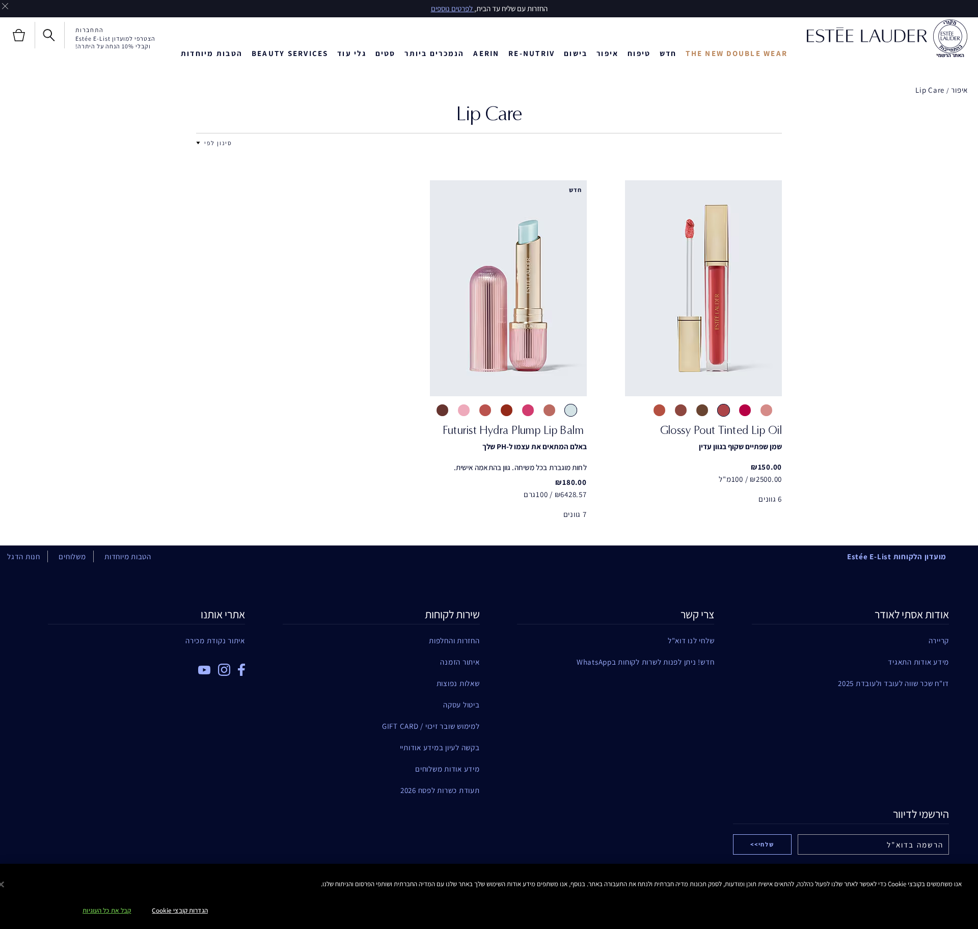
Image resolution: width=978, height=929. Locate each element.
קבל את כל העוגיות (107, 910)
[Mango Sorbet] (723, 410)
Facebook (241, 670)
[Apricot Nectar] (659, 410)
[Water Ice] (745, 410)
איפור (959, 90)
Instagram (224, 670)
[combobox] (218, 143)
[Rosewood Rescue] (549, 410)
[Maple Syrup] (681, 410)
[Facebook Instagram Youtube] (146, 666)
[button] (198, 143)
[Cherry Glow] (506, 410)
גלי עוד (351, 53)
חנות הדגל (23, 556)
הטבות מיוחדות (211, 53)
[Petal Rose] (464, 410)
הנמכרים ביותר (434, 53)
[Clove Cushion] (442, 410)
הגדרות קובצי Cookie (179, 910)
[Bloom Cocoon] (485, 410)
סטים (385, 53)
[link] (703, 288)
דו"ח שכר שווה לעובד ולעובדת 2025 (893, 683)
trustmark (950, 38)
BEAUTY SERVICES (290, 53)
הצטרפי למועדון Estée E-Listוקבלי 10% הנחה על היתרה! (115, 42)
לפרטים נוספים (452, 8)
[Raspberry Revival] (528, 410)
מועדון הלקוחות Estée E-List (896, 556)
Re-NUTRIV (531, 53)
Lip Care (929, 90)
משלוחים (72, 556)
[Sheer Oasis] (571, 410)
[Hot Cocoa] (702, 410)
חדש (668, 53)
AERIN (486, 53)
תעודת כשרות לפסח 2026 (440, 790)
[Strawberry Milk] (766, 410)
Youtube (204, 670)
